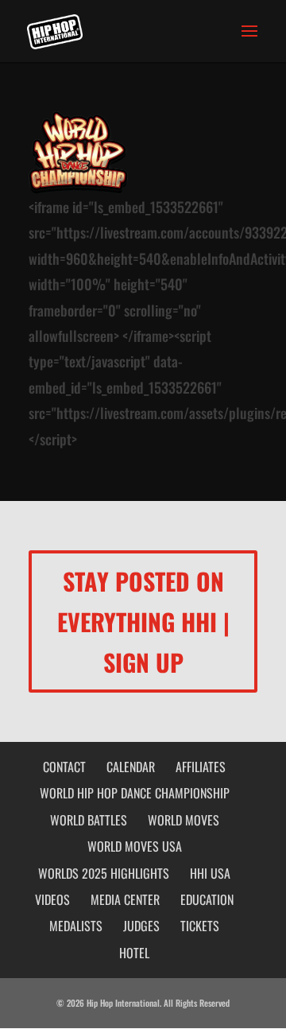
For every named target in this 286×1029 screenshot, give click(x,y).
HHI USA (210, 873)
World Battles (88, 819)
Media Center (125, 899)
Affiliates (201, 766)
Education (207, 899)
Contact (64, 766)
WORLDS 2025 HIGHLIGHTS (103, 873)
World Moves (183, 819)
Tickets (199, 925)
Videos (52, 899)
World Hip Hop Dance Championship (135, 792)
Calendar (130, 766)
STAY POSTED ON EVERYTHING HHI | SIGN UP (143, 621)
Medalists (75, 925)
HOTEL (134, 952)
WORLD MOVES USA (134, 846)
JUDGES (141, 925)
